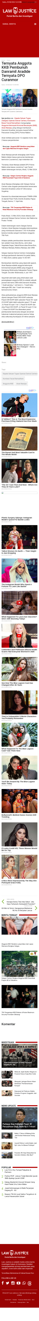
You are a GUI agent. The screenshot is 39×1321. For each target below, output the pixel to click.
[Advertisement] (19, 42)
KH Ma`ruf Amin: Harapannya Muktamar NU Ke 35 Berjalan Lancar (17, 909)
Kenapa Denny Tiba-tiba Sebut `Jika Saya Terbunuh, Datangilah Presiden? (21, 903)
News (8, 60)
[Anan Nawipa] (21, 383)
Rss (28, 1302)
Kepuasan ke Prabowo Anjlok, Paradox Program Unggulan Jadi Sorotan (25, 1093)
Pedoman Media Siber (24, 1299)
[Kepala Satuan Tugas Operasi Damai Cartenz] (20, 373)
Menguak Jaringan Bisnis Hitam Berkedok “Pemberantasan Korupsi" (25, 1084)
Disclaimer (13, 1302)
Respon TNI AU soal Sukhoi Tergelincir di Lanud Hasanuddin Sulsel (20, 1195)
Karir (33, 1299)
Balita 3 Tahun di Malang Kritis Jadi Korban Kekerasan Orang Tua (25, 1136)
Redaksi (15, 1299)
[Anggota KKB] (8, 383)
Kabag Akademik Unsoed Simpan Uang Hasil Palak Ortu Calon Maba (20, 1183)
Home (3, 60)
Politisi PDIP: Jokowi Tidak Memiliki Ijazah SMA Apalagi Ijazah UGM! (21, 1177)
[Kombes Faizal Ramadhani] (13, 378)
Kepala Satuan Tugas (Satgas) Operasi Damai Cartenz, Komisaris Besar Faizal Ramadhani (18, 120)
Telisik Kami (8, 1299)
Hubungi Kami (21, 1302)
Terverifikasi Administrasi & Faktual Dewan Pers (18, 1273)
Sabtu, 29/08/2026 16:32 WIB (12, 2)
